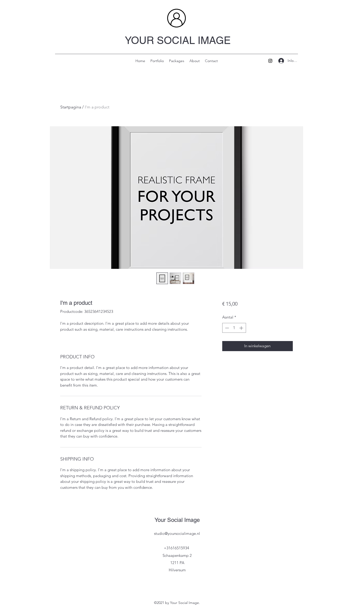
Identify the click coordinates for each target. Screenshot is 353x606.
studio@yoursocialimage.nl (177, 533)
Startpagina (70, 107)
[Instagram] (270, 60)
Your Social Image (177, 520)
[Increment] (241, 328)
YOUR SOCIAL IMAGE (178, 40)
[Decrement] (226, 328)
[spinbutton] (234, 328)
